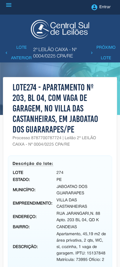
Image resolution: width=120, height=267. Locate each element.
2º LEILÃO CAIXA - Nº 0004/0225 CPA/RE (55, 53)
